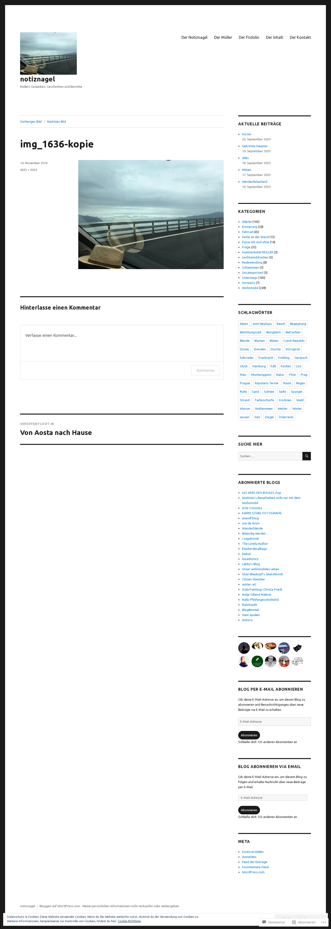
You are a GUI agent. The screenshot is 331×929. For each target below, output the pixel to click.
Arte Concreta (252, 508)
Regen (300, 383)
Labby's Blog (251, 564)
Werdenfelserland (254, 181)
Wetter (283, 408)
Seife (282, 391)
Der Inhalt (274, 37)
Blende (245, 340)
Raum (287, 383)
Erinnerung (249, 226)
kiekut (246, 553)
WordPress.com (253, 872)
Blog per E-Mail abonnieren (270, 689)
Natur (280, 374)
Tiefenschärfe (264, 400)
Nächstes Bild (56, 121)
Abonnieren (249, 735)
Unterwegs (250, 277)
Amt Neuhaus (262, 323)
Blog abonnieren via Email (269, 766)
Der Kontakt (300, 37)
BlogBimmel (250, 609)
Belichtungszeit (250, 332)
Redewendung (252, 262)
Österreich (286, 417)
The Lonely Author (255, 543)
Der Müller (223, 37)
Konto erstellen (253, 851)
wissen (244, 417)
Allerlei (247, 221)
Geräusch (300, 357)
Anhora (247, 620)
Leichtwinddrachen (255, 257)
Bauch (281, 323)
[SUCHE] (306, 456)
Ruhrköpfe (249, 604)
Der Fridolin (249, 37)
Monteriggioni (261, 374)
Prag (304, 374)
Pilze (292, 374)
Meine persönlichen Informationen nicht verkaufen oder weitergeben (130, 906)
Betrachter (293, 332)
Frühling (284, 357)
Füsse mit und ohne (255, 242)
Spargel (296, 391)
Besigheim (273, 332)
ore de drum (251, 523)
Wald (300, 400)
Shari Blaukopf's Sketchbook (262, 574)
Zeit (257, 417)
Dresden (260, 349)
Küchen (286, 366)
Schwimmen (250, 267)
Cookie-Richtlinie (129, 921)
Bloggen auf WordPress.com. (60, 906)
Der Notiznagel (194, 37)
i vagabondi (250, 538)
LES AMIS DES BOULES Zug (261, 492)
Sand (255, 391)
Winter (297, 408)
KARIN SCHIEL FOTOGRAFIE (262, 513)
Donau (244, 349)
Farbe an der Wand (255, 237)
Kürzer (247, 134)
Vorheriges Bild (31, 121)
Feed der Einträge (254, 862)
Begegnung (298, 323)
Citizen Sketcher (253, 579)
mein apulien (251, 615)
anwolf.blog (250, 518)
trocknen (285, 400)
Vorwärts (248, 282)
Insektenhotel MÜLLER (257, 252)
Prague (245, 383)
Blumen (259, 340)
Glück (244, 366)
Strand (245, 400)
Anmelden (249, 856)
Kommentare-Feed (255, 867)
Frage (246, 247)
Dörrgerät (293, 349)
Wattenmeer (264, 408)
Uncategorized (252, 272)
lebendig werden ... (255, 533)
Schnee (269, 391)
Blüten (274, 340)
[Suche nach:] (270, 456)
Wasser (245, 408)
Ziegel (269, 417)
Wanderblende (252, 528)
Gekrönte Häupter (255, 146)
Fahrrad (247, 231)
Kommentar (205, 370)
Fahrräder (247, 357)
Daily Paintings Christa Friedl (262, 589)
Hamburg (259, 366)
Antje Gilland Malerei (256, 594)
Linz (298, 366)
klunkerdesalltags (254, 548)
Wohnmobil (250, 287)
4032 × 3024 (28, 169)
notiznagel (37, 79)
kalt (273, 366)
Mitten (246, 169)
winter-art (249, 584)
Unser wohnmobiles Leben (260, 569)
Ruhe (243, 391)
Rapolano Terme (266, 383)
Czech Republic (294, 340)
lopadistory (250, 559)
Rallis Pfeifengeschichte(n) (260, 599)
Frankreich (266, 357)
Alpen (244, 323)
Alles (245, 158)
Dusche (276, 349)
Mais (243, 374)
